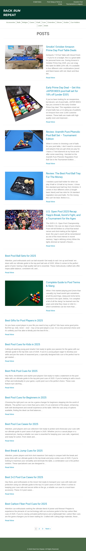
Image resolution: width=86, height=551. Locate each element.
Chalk (38, 22)
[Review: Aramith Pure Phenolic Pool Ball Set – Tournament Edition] (24, 141)
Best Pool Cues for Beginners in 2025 (25, 397)
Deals (46, 26)
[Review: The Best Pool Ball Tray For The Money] (24, 186)
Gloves (59, 22)
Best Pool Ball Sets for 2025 (20, 255)
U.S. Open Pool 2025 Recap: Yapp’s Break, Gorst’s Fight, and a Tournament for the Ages (63, 215)
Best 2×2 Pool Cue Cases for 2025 (24, 477)
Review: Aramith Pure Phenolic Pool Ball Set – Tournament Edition (63, 135)
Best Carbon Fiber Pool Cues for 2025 (26, 503)
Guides (66, 22)
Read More (50, 78)
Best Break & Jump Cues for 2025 (24, 450)
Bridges (25, 22)
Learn (40, 26)
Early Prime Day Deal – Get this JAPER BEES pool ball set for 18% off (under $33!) (63, 91)
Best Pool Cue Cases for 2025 (21, 424)
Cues (44, 22)
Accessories (10, 22)
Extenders (51, 22)
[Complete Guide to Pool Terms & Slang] (24, 293)
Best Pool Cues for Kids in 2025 (22, 344)
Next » (48, 529)
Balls (18, 22)
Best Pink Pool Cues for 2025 (21, 371)
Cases (32, 22)
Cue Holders (75, 22)
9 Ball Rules (37, 2)
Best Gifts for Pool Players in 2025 (24, 320)
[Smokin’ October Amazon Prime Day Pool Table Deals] (24, 57)
